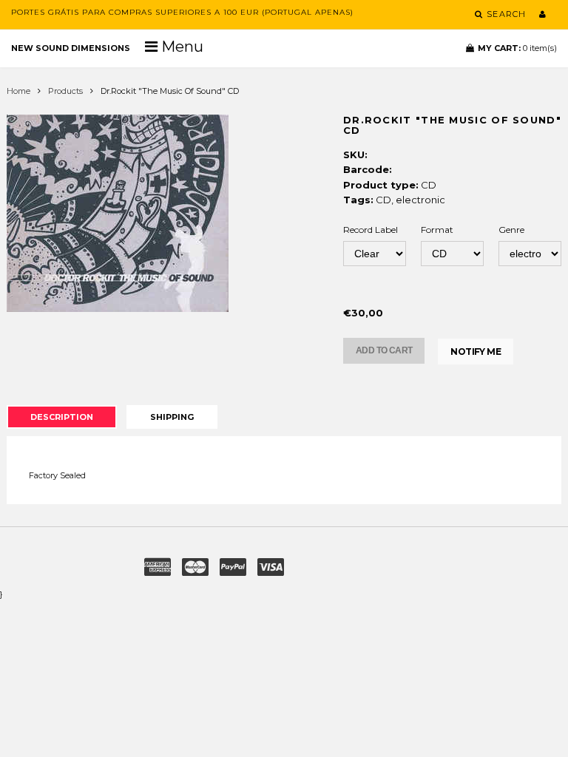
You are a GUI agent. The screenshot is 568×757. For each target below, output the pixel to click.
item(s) (517, 48)
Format (437, 229)
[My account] (542, 14)
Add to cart (384, 350)
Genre (511, 229)
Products (65, 91)
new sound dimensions (70, 48)
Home (18, 91)
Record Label (370, 229)
